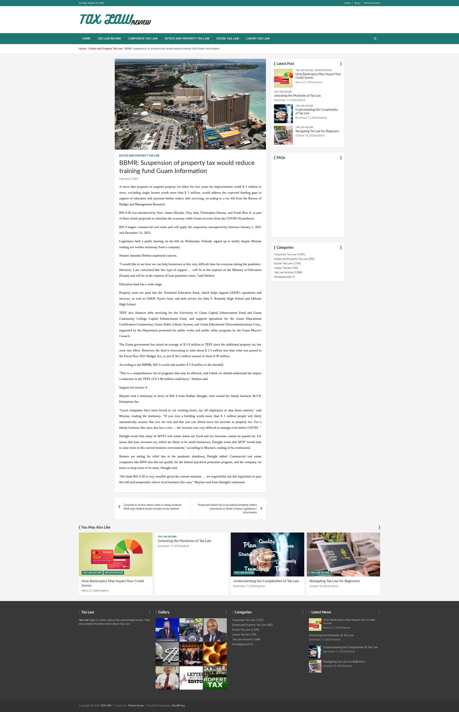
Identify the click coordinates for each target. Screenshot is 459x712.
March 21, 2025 (304, 82)
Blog (357, 3)
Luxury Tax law (258, 38)
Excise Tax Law (228, 38)
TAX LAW (105, 705)
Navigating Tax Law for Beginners (317, 131)
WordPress (178, 705)
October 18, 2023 (305, 135)
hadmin (318, 82)
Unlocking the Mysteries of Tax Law (297, 95)
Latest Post (285, 64)
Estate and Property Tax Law (187, 38)
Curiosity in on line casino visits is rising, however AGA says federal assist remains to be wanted (153, 506)
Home (347, 3)
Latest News (321, 612)
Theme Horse (136, 705)
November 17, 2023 (306, 117)
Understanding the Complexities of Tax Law (266, 581)
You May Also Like (95, 527)
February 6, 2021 (128, 178)
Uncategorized (323, 70)
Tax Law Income (372, 3)
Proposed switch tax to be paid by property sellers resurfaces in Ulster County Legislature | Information (227, 508)
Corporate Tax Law (143, 38)
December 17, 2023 (285, 100)
